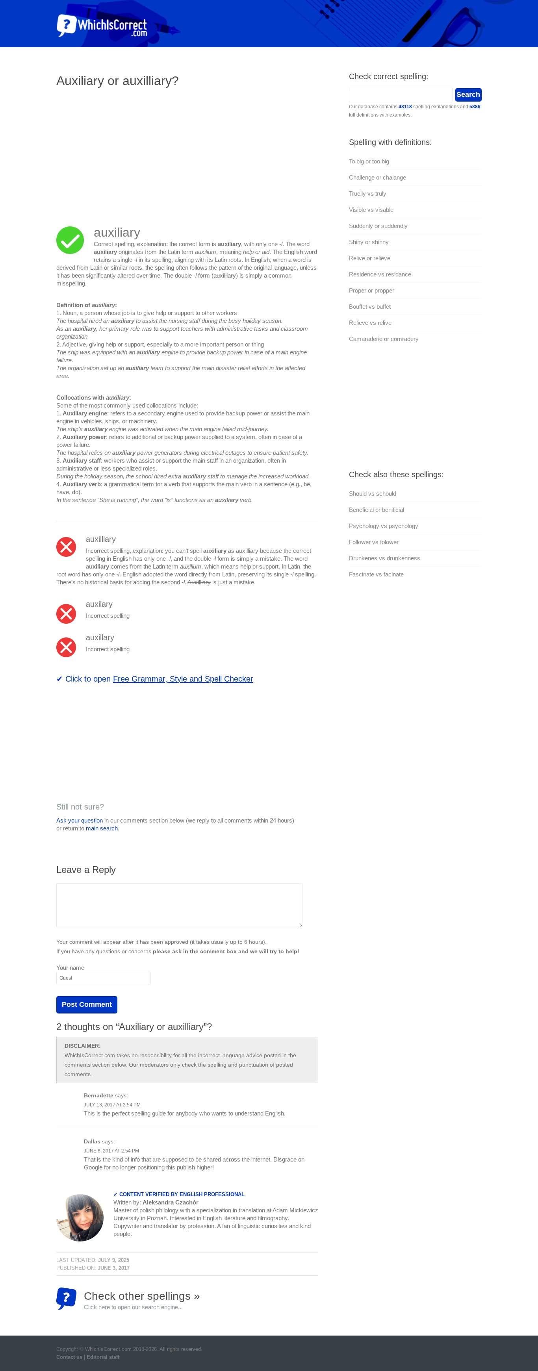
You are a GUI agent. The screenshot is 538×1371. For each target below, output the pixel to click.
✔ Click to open (154, 678)
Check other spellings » (142, 1300)
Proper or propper (371, 290)
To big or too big (369, 161)
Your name (70, 967)
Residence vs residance (380, 274)
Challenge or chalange (377, 177)
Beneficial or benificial (376, 509)
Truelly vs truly (367, 193)
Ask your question (79, 820)
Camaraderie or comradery (384, 338)
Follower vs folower (374, 542)
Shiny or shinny (369, 242)
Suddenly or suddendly (378, 225)
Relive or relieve (369, 258)
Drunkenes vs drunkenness (384, 558)
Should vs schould (372, 493)
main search (102, 828)
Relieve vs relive (370, 322)
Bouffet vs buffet (370, 306)
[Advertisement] (122, 151)
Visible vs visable (371, 209)
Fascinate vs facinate (376, 574)
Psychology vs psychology (383, 525)
